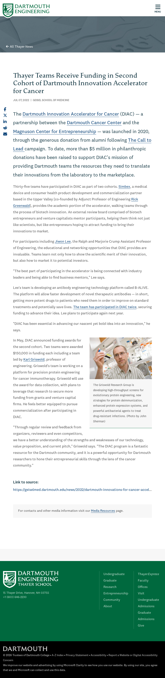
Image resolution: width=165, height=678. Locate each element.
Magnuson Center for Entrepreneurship (54, 131)
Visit (141, 593)
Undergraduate (114, 574)
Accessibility (98, 655)
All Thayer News (21, 46)
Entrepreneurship (115, 593)
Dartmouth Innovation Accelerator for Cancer (71, 114)
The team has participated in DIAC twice (104, 307)
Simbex (124, 187)
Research (110, 587)
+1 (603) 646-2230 (15, 597)
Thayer (148, 574)
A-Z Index (58, 655)
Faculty (143, 580)
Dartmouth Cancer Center (94, 123)
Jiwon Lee (63, 241)
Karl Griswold (33, 359)
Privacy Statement (77, 655)
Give (141, 625)
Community (111, 600)
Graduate (110, 580)
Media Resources (103, 511)
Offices (143, 587)
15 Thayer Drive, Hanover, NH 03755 (26, 593)
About (107, 606)
